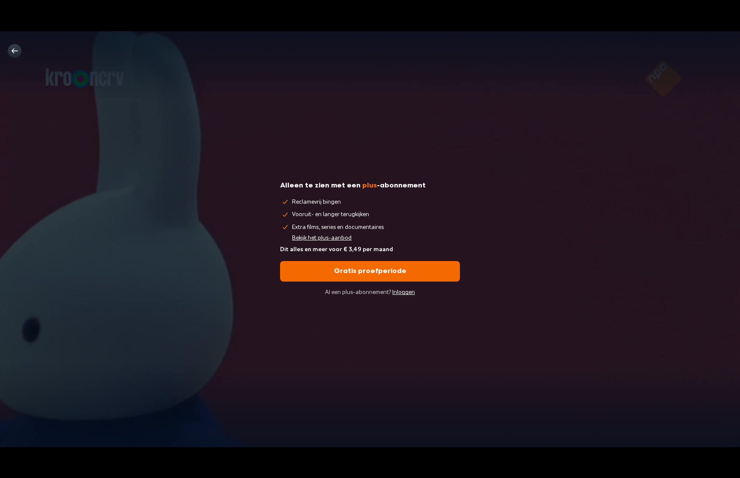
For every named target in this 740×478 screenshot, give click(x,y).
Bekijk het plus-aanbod (322, 238)
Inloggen (403, 292)
